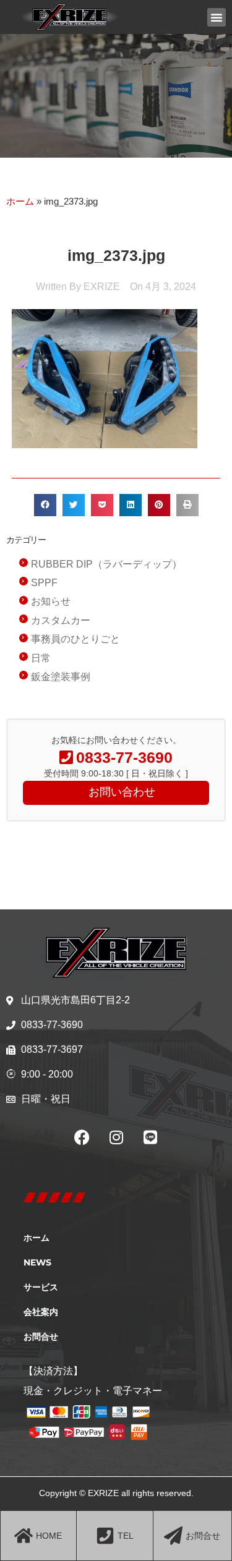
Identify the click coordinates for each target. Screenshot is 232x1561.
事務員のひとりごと (75, 639)
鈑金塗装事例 (60, 676)
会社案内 (41, 1311)
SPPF (44, 582)
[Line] (150, 1136)
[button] (216, 17)
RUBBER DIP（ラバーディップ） (106, 564)
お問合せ (41, 1336)
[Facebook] (82, 1136)
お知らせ (51, 601)
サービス (41, 1287)
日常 (41, 658)
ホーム (20, 201)
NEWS (37, 1262)
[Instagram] (116, 1136)
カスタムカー (60, 620)
